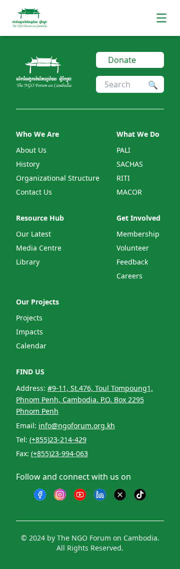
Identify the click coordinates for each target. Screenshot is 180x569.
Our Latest (33, 234)
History (28, 164)
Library (28, 262)
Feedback (132, 262)
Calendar (31, 345)
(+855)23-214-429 (58, 439)
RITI (123, 178)
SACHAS (129, 164)
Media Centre (39, 248)
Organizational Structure (58, 178)
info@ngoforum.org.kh (76, 425)
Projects (29, 317)
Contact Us (34, 192)
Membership (138, 234)
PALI (123, 150)
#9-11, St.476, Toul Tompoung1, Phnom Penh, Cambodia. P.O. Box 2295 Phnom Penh (84, 399)
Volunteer (132, 248)
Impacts (29, 331)
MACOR (129, 192)
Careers (129, 276)
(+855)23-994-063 (59, 453)
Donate (122, 59)
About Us (31, 150)
